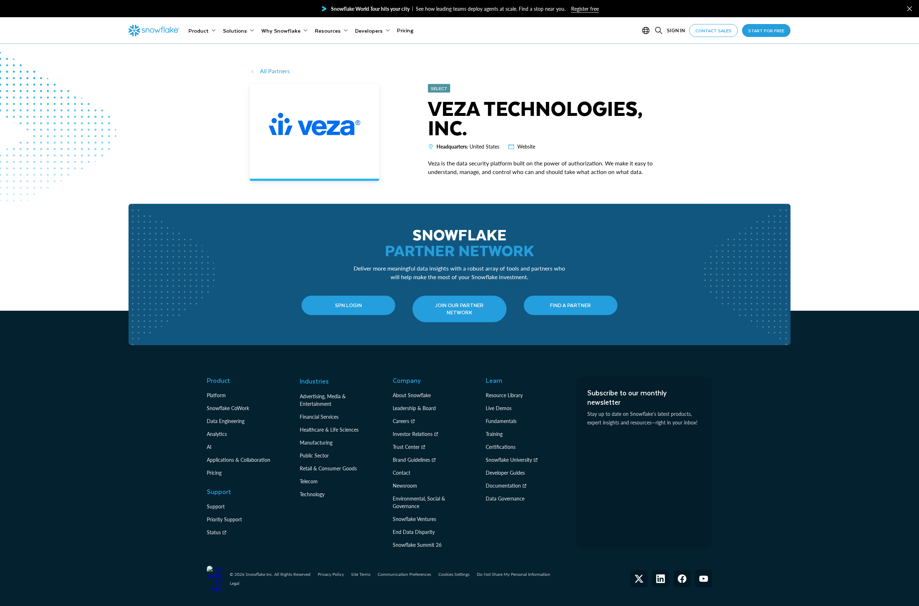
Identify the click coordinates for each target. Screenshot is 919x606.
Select (439, 88)
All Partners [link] (275, 70)
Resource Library (504, 395)
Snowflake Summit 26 (417, 545)
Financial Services (319, 417)
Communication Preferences (404, 574)
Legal (234, 583)
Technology (312, 494)
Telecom (309, 481)
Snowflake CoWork (228, 408)
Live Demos (499, 408)
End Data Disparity (414, 532)
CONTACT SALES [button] (713, 30)
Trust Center (406, 447)
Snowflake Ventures (414, 519)
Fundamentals (501, 421)
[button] (909, 9)
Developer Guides (505, 473)
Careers (401, 421)
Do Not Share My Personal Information (513, 574)
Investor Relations (413, 434)
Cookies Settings (454, 574)
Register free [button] (585, 9)
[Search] (658, 30)
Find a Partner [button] (570, 305)
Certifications (501, 447)
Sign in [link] (676, 30)
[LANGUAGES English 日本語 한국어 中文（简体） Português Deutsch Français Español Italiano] (647, 30)
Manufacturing (316, 443)
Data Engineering (225, 421)
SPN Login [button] (348, 305)
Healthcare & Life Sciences (329, 430)
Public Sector (314, 455)
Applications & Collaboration (238, 460)
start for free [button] (766, 30)
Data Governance (505, 498)
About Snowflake (412, 395)
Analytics (217, 434)
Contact (401, 473)
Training (494, 434)
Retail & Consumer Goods (328, 468)
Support (216, 506)
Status (214, 532)
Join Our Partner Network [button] (459, 308)
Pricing (214, 473)
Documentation (503, 486)
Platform (216, 395)
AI (209, 447)
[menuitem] (202, 30)
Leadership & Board (414, 408)
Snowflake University (509, 460)
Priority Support (224, 519)
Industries (314, 381)
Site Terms (360, 574)
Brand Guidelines (411, 460)
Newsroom (405, 486)
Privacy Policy (331, 574)
